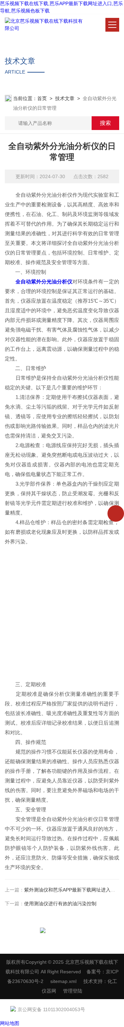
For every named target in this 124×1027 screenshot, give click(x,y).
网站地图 (9, 1023)
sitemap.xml (63, 981)
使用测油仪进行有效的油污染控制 (60, 903)
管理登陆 (72, 991)
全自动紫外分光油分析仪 (44, 281)
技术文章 (64, 98)
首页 (42, 98)
